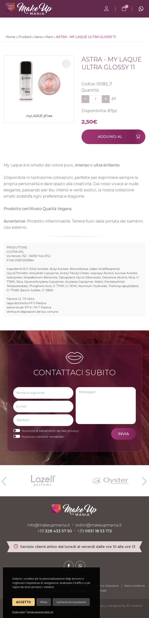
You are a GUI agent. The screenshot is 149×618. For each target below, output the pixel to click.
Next (143, 480)
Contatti (101, 590)
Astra (38, 37)
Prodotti (24, 37)
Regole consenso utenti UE (40, 612)
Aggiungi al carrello (110, 139)
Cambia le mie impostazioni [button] (71, 602)
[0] (124, 9)
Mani (49, 37)
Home (10, 37)
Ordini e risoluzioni (106, 585)
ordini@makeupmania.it (98, 525)
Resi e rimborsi (134, 585)
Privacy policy (18, 612)
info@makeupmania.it (48, 525)
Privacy (101, 605)
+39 (54, 531)
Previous (3, 480)
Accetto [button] (23, 602)
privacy (73, 431)
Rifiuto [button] (43, 602)
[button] (66, 63)
